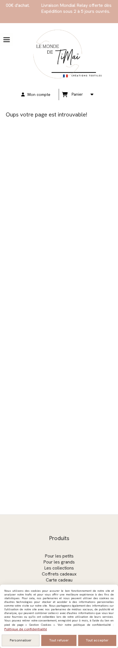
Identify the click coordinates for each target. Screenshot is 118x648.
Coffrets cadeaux (59, 574)
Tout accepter (97, 640)
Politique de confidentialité (25, 629)
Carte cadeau (59, 580)
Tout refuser (59, 640)
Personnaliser (21, 640)
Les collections (59, 568)
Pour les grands (59, 562)
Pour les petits (59, 556)
